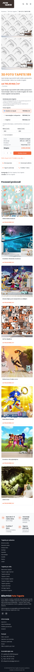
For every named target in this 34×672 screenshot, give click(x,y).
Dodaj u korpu (22, 153)
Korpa (3, 644)
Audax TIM (21, 670)
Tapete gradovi (5, 583)
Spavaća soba (5, 545)
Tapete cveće (5, 576)
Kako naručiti (5, 637)
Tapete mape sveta (7, 581)
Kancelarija (4, 554)
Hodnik (3, 557)
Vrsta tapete (6, 107)
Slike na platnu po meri (7, 646)
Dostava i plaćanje (6, 641)
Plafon (3, 559)
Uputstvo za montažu (7, 639)
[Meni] (30, 3)
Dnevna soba (5, 543)
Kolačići (3, 629)
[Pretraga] (23, 3)
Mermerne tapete (6, 569)
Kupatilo (3, 552)
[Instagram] (6, 613)
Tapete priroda (5, 574)
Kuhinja (3, 550)
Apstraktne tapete (6, 590)
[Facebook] (2, 613)
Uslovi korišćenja (6, 624)
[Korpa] (26, 3)
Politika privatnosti (6, 626)
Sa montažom (8, 135)
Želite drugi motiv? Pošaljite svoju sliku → (13, 158)
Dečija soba (4, 547)
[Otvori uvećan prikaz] (30, 40)
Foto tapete (20, 172)
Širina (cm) (6, 129)
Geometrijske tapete (7, 579)
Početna (3, 11)
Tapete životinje (5, 586)
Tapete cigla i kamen (7, 572)
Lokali (2, 561)
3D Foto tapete (12, 11)
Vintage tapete (5, 588)
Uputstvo (4, 622)
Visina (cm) (20, 129)
